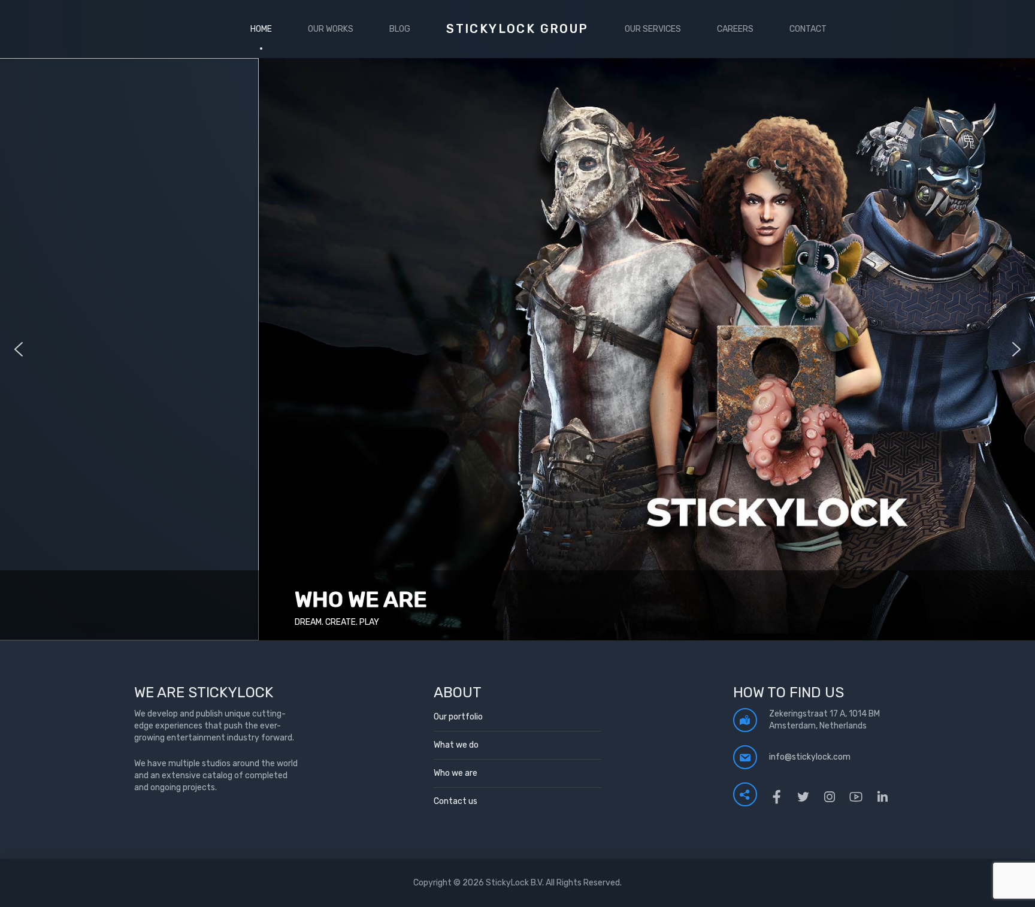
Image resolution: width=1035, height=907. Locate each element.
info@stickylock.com (810, 757)
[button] (517, 349)
